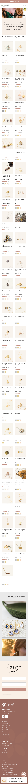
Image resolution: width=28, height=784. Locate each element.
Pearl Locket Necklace (19, 436)
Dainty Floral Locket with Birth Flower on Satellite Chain (7, 482)
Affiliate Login (5, 745)
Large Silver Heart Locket (7, 269)
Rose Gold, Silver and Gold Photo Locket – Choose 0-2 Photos (20, 246)
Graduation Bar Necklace (7, 577)
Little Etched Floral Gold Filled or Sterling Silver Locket (6, 340)
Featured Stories (6, 756)
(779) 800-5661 (5, 713)
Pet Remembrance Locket (20, 458)
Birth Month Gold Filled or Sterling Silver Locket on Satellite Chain (7, 364)
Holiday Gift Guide (6, 762)
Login (3, 736)
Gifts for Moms (5, 766)
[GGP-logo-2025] (5, 3)
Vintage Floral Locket (6, 102)
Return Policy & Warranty (8, 725)
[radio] (16, 62)
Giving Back (5, 752)
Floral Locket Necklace (19, 175)
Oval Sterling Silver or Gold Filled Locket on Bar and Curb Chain (7, 413)
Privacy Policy (23, 692)
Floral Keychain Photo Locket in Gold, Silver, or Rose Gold (6, 176)
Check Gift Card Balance (8, 772)
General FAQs (5, 727)
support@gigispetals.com (8, 711)
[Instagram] (6, 716)
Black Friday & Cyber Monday (9, 774)
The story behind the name (9, 754)
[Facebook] (3, 716)
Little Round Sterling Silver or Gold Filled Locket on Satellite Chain (20, 55)
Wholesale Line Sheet (7, 770)
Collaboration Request (7, 768)
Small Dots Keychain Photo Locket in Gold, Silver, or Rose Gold (20, 482)
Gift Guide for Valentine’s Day (9, 764)
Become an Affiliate (7, 743)
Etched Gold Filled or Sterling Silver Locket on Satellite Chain (7, 201)
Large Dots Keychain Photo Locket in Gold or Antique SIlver (7, 246)
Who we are (5, 750)
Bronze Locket (5, 458)
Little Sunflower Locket (6, 151)
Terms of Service (7, 694)
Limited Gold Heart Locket (7, 436)
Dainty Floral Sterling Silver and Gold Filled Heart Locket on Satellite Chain (7, 389)
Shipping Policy (6, 723)
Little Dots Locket (5, 505)
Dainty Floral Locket (6, 78)
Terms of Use (5, 732)
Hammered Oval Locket (19, 102)
